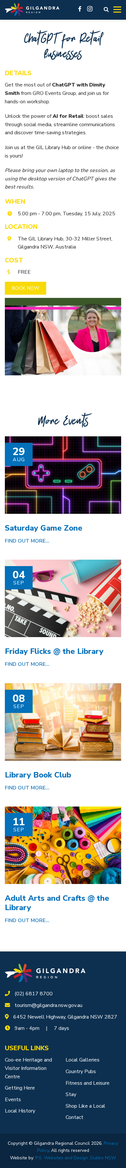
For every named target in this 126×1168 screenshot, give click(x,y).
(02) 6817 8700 (34, 993)
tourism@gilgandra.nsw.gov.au (48, 1005)
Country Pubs (81, 1071)
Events (13, 1099)
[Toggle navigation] (117, 10)
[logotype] (45, 973)
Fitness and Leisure (88, 1083)
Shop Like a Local (85, 1106)
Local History (20, 1110)
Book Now (25, 288)
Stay (71, 1094)
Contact (74, 1117)
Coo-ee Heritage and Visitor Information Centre (28, 1068)
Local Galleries (83, 1059)
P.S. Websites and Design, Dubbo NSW (76, 1158)
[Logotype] (32, 10)
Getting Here (20, 1088)
